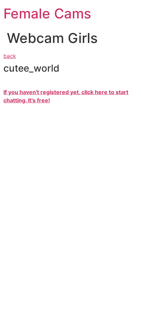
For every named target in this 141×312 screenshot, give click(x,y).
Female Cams (47, 13)
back (9, 56)
